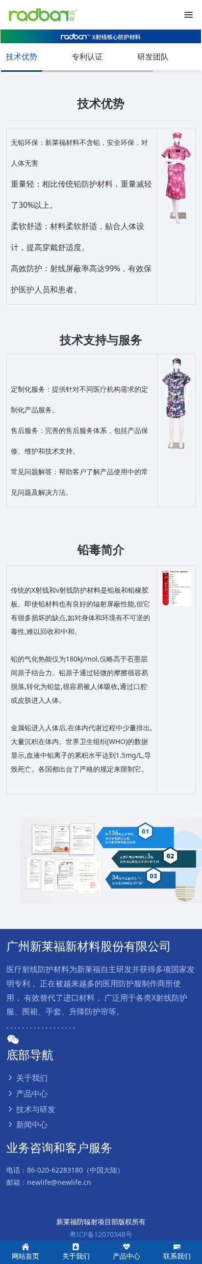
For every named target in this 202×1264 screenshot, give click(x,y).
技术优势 (21, 56)
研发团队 (153, 56)
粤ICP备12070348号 (101, 1234)
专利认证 (87, 56)
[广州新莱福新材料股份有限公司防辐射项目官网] (41, 14)
